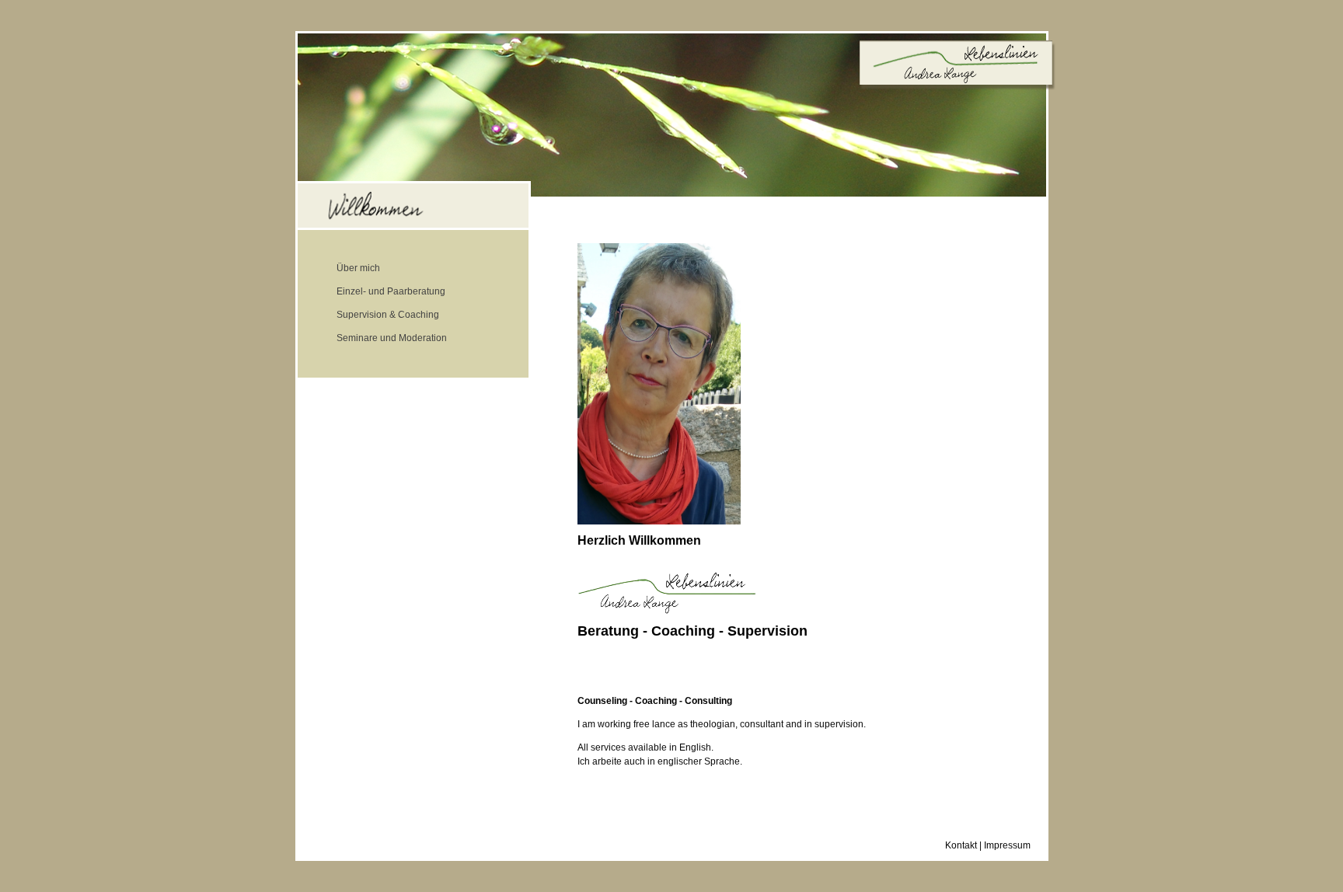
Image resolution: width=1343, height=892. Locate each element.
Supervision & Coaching (388, 314)
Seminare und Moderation (392, 338)
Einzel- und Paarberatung (391, 291)
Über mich (358, 268)
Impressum (1007, 845)
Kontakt (961, 845)
